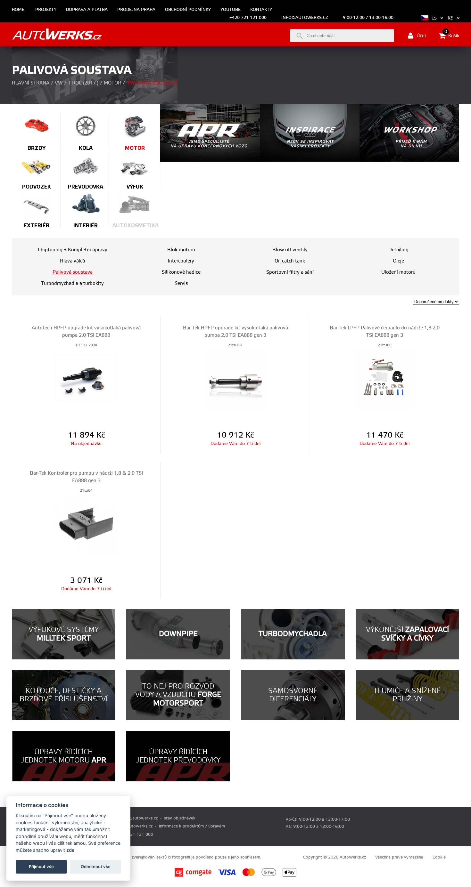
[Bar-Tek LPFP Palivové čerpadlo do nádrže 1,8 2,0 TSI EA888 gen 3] (385, 378)
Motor (112, 83)
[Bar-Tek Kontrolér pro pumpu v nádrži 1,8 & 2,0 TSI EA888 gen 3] (86, 523)
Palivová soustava (73, 272)
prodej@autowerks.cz (137, 818)
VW (58, 83)
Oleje (398, 261)
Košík (451, 35)
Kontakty (261, 10)
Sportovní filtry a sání (290, 272)
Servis (181, 283)
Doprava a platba (87, 10)
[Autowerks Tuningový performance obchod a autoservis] (57, 35)
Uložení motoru (398, 272)
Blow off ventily (290, 250)
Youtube (230, 10)
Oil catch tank (290, 261)
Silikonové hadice (181, 272)
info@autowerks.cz (304, 17)
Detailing (398, 250)
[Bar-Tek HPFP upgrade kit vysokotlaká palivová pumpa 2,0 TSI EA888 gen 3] (235, 378)
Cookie (439, 857)
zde (70, 850)
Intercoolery (181, 261)
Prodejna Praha (136, 10)
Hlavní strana (30, 83)
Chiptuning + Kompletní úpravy (72, 250)
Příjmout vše (41, 866)
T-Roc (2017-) (83, 83)
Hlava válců (72, 261)
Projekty (45, 10)
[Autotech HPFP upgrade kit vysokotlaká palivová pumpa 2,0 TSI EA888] (86, 378)
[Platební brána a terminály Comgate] (193, 875)
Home (18, 10)
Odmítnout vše (96, 866)
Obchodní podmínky (188, 10)
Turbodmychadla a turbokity (72, 283)
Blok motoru (181, 250)
